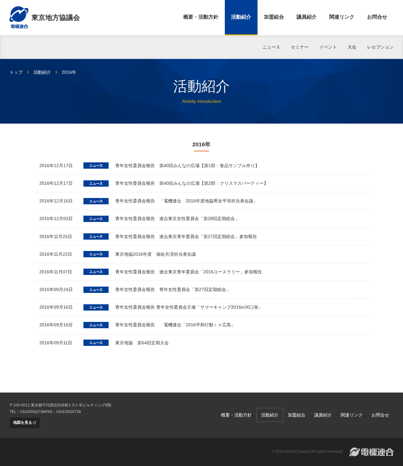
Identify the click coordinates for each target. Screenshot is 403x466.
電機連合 (371, 452)
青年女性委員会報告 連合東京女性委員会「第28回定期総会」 (177, 218)
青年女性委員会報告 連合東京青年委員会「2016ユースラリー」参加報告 (188, 271)
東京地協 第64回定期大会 (142, 342)
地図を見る (22, 422)
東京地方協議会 (55, 17)
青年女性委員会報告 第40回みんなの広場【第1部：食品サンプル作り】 (187, 165)
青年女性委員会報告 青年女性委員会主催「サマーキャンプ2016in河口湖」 (188, 307)
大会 (352, 47)
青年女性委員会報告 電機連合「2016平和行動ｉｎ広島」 (175, 324)
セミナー (300, 47)
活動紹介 (241, 17)
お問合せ (377, 17)
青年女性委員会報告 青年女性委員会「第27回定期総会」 (172, 289)
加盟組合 (274, 17)
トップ (16, 72)
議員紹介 (307, 17)
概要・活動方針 (201, 17)
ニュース (271, 47)
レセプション (380, 47)
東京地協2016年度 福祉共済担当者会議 (155, 254)
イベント (328, 47)
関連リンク (342, 17)
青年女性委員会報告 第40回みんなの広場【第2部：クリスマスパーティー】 (191, 183)
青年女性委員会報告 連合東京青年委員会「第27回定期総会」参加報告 (186, 236)
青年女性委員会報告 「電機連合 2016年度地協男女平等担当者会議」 (186, 200)
